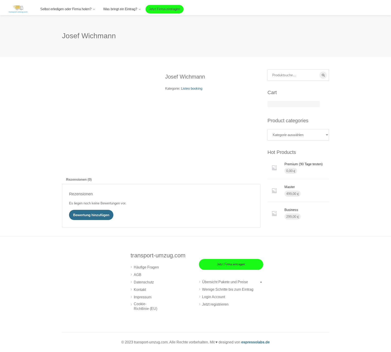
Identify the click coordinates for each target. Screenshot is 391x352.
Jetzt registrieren (215, 304)
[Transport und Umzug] (18, 9)
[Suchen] (323, 75)
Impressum (142, 297)
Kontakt (140, 290)
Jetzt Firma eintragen (164, 9)
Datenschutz (144, 282)
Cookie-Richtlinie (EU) (145, 306)
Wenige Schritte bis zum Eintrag (227, 289)
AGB (137, 275)
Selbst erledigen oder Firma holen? (65, 9)
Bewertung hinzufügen (91, 215)
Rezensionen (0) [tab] (79, 179)
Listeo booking (191, 88)
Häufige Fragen (146, 267)
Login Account (213, 297)
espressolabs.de (255, 342)
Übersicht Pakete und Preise (225, 282)
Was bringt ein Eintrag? (120, 9)
